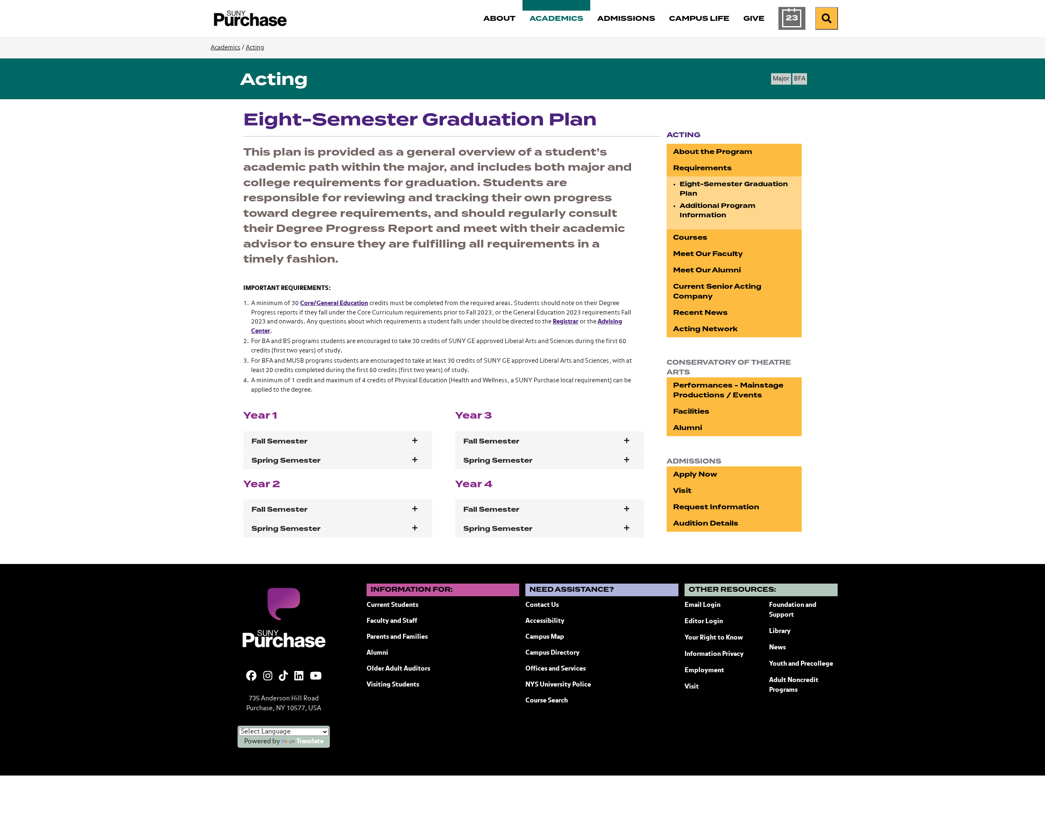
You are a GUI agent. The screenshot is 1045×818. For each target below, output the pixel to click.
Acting (255, 48)
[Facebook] (251, 676)
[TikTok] (283, 676)
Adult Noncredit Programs (793, 685)
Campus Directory (552, 653)
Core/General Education (334, 303)
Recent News (700, 313)
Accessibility (545, 621)
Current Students (392, 605)
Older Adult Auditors (398, 669)
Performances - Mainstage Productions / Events (728, 390)
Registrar (565, 322)
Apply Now (695, 474)
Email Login (702, 605)
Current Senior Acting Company (717, 291)
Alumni (687, 428)
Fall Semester (279, 441)
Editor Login (704, 621)
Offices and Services (555, 669)
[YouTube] (316, 676)
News (777, 647)
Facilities (691, 411)
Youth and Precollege (801, 664)
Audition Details (705, 523)
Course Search (546, 701)
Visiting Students (393, 685)
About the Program (712, 152)
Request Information (716, 507)
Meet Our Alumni (707, 270)
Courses (690, 237)
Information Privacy (714, 654)
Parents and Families (397, 637)
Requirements (702, 168)
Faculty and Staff (392, 621)
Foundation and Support (792, 610)
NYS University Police (558, 685)
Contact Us (542, 605)
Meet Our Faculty (708, 254)
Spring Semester (285, 460)
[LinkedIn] (299, 676)
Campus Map (544, 637)
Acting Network (705, 329)
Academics (225, 48)
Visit (682, 491)
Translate (310, 741)
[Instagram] (267, 676)
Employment (704, 670)
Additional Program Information (718, 210)
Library (780, 631)
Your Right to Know (714, 638)
